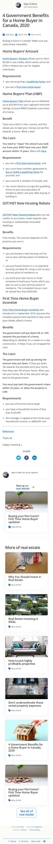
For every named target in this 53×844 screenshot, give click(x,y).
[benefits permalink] (14, 232)
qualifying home (36, 81)
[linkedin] (34, 458)
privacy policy (34, 830)
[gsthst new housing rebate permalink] (4, 207)
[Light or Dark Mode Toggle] (44, 841)
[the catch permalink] (16, 138)
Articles (25, 841)
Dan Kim (20, 827)
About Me (36, 841)
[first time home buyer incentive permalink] (18, 302)
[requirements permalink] (22, 76)
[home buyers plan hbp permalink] (43, 94)
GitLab (23, 830)
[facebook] (26, 458)
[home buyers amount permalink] (39, 51)
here (43, 151)
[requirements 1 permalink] (22, 157)
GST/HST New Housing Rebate (19, 214)
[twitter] (18, 458)
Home (13, 841)
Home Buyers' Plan (13, 101)
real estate (36, 34)
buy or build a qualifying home (22, 172)
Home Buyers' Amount (15, 58)
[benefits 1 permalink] (14, 327)
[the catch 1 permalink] (16, 354)
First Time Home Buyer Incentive (21, 309)
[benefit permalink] (13, 118)
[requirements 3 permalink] (22, 398)
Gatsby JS (38, 827)
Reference (8, 431)
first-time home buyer (28, 87)
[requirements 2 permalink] (22, 248)
